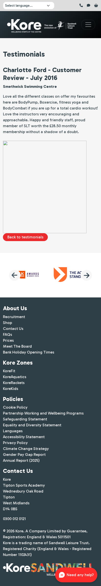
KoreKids (10, 388)
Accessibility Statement (24, 436)
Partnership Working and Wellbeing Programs (43, 413)
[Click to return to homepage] (41, 24)
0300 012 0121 (14, 518)
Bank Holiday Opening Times (28, 352)
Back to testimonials (25, 237)
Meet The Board (17, 346)
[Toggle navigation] (88, 25)
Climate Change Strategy (26, 448)
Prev (14, 275)
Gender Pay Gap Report (24, 454)
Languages (13, 431)
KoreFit (9, 371)
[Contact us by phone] (81, 5)
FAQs (7, 334)
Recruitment (14, 316)
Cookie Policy (15, 407)
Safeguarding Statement (25, 419)
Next (86, 275)
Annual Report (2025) (21, 460)
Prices (8, 340)
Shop (7, 322)
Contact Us (13, 328)
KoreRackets (14, 382)
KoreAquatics (14, 376)
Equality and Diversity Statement (32, 425)
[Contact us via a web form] (89, 5)
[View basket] (96, 5)
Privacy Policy (15, 442)
